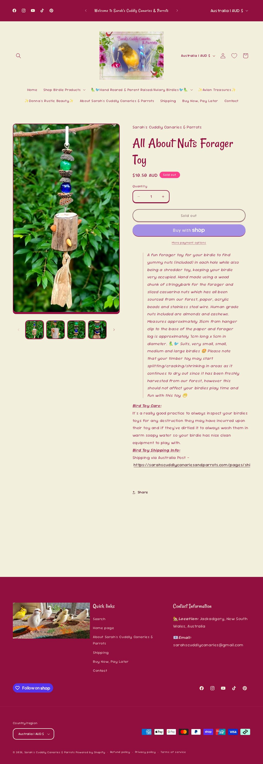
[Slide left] (18, 329)
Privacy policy (145, 752)
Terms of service (173, 752)
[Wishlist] (234, 55)
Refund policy (120, 752)
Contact (100, 670)
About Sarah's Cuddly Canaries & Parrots (123, 640)
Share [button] (143, 492)
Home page (103, 627)
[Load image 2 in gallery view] (55, 329)
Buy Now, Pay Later (111, 661)
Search (99, 618)
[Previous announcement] (85, 10)
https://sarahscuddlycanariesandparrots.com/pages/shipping (198, 464)
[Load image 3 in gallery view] (76, 329)
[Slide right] (114, 329)
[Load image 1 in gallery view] (34, 329)
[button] (18, 55)
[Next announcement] (177, 10)
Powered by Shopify (90, 752)
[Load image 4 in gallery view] (97, 329)
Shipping (101, 652)
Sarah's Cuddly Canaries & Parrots (49, 752)
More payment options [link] (189, 243)
